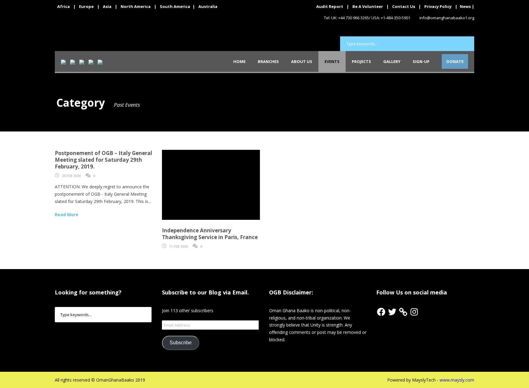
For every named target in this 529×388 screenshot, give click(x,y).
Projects (361, 61)
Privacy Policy (438, 6)
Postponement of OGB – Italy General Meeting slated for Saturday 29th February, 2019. (103, 160)
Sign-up (421, 61)
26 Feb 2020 (71, 175)
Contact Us (403, 6)
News (465, 6)
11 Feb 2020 (178, 246)
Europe (86, 6)
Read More (66, 214)
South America (175, 6)
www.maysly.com (457, 380)
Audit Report (329, 6)
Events (332, 61)
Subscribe (181, 342)
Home (239, 61)
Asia (107, 6)
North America (136, 6)
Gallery (391, 61)
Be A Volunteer (367, 6)
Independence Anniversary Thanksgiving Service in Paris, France (210, 234)
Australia (207, 6)
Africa (63, 6)
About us (301, 61)
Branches (268, 61)
